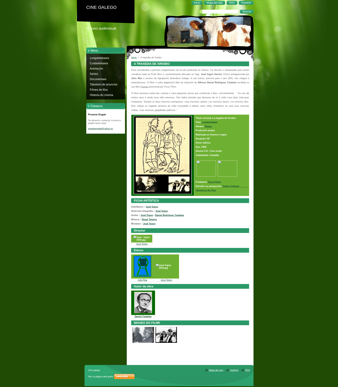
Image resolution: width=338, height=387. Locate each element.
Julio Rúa (142, 280)
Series (94, 73)
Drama (208, 126)
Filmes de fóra (99, 89)
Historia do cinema (101, 94)
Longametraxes (99, 58)
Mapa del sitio (216, 370)
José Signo (152, 206)
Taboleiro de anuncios (103, 84)
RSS (247, 370)
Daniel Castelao (143, 316)
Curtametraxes (99, 63)
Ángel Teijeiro (149, 219)
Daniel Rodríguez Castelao (169, 215)
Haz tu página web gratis (100, 376)
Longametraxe (209, 122)
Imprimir (234, 370)
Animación (96, 68)
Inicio (134, 57)
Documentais (98, 79)
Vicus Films (214, 182)
